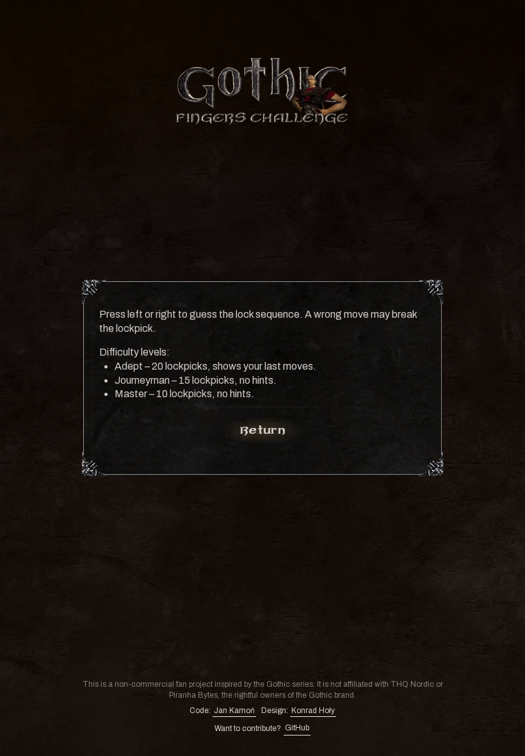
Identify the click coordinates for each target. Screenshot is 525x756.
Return (262, 430)
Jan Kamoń (234, 710)
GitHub (297, 727)
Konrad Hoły (313, 710)
